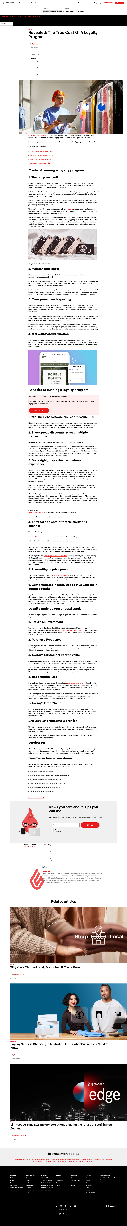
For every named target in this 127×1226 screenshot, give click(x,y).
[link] (108, 3)
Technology (90, 1161)
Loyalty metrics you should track (40, 159)
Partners (58, 1175)
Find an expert (60, 1180)
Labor (82, 1159)
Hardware (12, 1183)
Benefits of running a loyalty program (42, 155)
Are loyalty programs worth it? (40, 163)
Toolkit (58, 1185)
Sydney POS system (46, 1180)
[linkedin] (70, 1206)
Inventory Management (72, 1159)
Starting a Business (81, 1161)
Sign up (90, 825)
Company (13, 17)
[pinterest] (65, 1206)
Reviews (88, 1180)
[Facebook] (38, 62)
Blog (72, 1178)
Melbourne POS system (47, 1183)
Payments (46, 1161)
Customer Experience (37, 1159)
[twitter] (56, 1206)
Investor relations (90, 1192)
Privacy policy (66, 1214)
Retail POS (13, 1175)
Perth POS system (46, 1190)
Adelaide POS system (47, 1187)
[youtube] (75, 1206)
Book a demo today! (36, 798)
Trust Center (89, 1185)
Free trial (119, 3)
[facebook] (51, 1206)
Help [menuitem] (95, 3)
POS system (44, 1175)
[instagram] (61, 1206)
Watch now (39, 410)
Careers (88, 1183)
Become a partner (60, 1183)
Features (12, 1178)
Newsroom (89, 1190)
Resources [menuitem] (81, 3)
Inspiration (61, 1159)
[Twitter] (38, 68)
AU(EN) (60, 1214)
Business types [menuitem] (23, 3)
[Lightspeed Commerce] (8, 2)
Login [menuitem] (100, 3)
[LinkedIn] (38, 75)
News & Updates (38, 1161)
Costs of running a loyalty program (41, 151)
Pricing (12, 1180)
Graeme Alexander (20, 974)
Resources (74, 1175)
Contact (88, 1178)
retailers (70, 209)
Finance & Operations (51, 1159)
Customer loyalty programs (38, 135)
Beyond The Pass (20, 1159)
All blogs (5, 17)
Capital (28, 1159)
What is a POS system (47, 1178)
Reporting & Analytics (56, 1161)
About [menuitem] (90, 3)
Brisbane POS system (47, 1185)
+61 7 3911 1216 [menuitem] (108, 3)
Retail (20, 17)
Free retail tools (75, 1180)
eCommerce (37, 17)
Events (73, 1185)
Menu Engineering (106, 1159)
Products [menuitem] (33, 3)
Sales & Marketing (30, 846)
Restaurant (27, 17)
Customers (13, 1190)
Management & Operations (92, 1159)
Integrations (29, 1185)
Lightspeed (35, 44)
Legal (87, 1187)
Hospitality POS (30, 1175)
